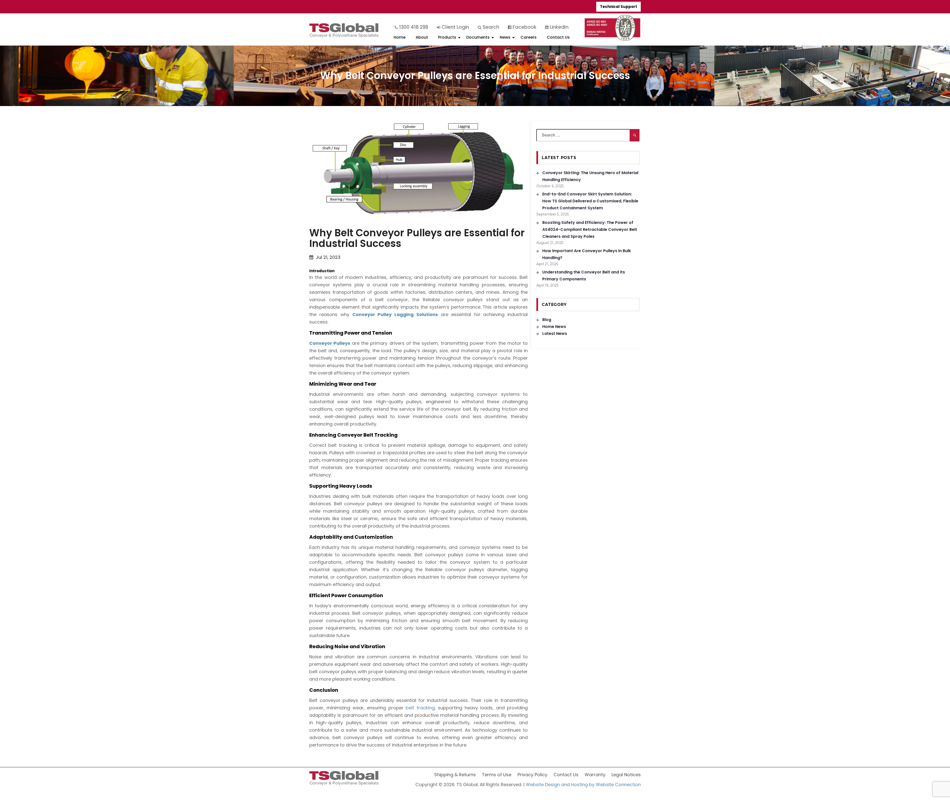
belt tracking (420, 708)
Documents (478, 37)
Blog (546, 319)
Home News (554, 326)
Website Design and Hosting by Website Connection (583, 784)
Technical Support (618, 6)
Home (399, 37)
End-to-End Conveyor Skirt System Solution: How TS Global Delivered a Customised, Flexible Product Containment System (590, 201)
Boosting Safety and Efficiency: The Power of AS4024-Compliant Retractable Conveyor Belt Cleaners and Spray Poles (589, 229)
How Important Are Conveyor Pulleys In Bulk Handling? (586, 254)
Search (490, 27)
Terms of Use (496, 775)
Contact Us (558, 37)
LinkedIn (558, 27)
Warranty (595, 775)
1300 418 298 (413, 27)
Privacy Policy (532, 775)
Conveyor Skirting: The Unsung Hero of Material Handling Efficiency (590, 176)
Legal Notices (626, 775)
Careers (529, 37)
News (505, 37)
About (422, 37)
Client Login (454, 27)
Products (447, 37)
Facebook (523, 27)
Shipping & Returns (455, 775)
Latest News (554, 333)
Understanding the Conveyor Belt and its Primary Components (583, 275)
